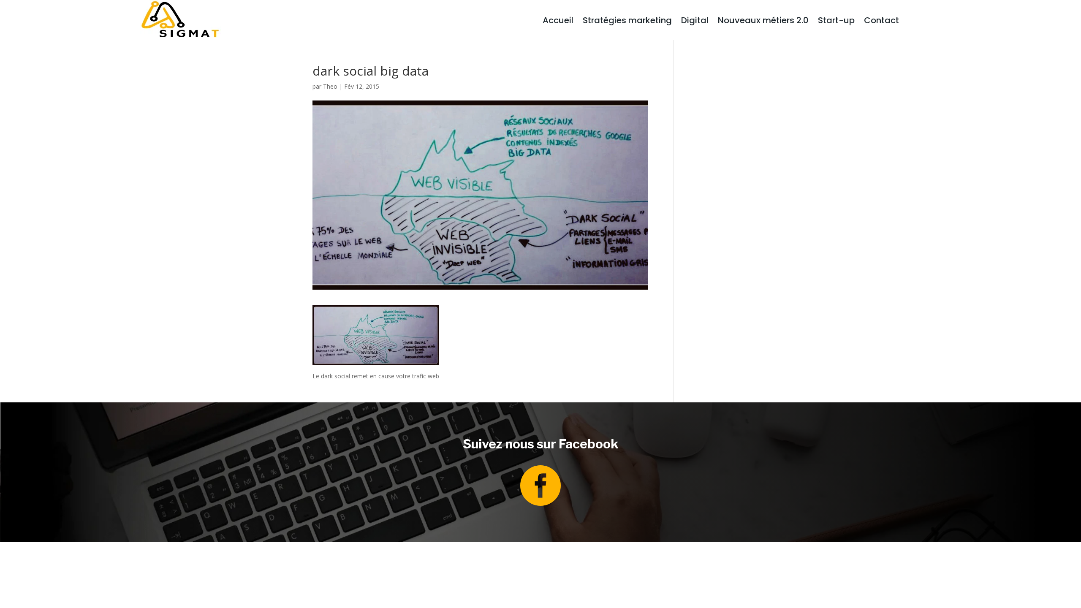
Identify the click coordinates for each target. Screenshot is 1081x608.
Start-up (836, 21)
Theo (330, 86)
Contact (881, 21)
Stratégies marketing (627, 21)
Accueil (558, 21)
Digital (695, 21)
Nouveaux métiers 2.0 (763, 21)
